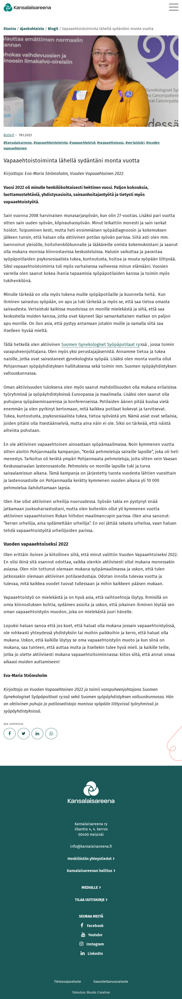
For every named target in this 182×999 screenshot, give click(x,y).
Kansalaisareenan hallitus (89, 870)
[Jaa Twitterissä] (24, 733)
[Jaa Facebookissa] (10, 733)
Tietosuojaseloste (67, 982)
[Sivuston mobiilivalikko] (173, 7)
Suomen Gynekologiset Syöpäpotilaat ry (100, 344)
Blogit (53, 28)
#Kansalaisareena (18, 143)
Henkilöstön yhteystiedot (90, 858)
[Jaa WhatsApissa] (51, 733)
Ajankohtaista (32, 28)
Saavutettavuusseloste (110, 982)
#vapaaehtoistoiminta (51, 143)
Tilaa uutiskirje (90, 899)
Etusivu (10, 28)
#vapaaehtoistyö (82, 143)
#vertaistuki (135, 143)
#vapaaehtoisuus (110, 143)
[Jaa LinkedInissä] (38, 733)
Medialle (90, 887)
